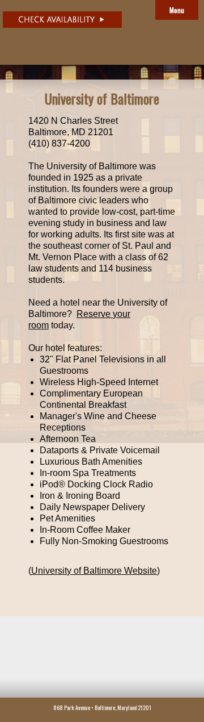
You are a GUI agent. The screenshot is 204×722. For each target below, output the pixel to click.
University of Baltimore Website (94, 570)
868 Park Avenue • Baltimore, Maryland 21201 (102, 707)
